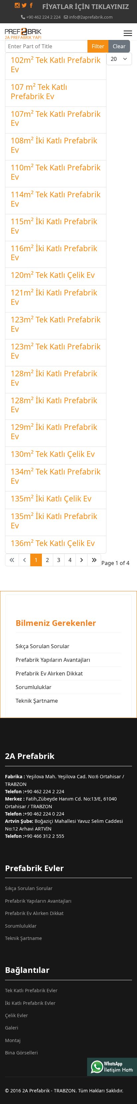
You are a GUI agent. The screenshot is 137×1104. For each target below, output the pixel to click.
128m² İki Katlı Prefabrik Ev (54, 378)
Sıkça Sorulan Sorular (42, 646)
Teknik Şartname (37, 700)
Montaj (13, 1040)
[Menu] (128, 33)
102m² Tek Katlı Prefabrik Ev (55, 65)
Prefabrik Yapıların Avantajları (53, 659)
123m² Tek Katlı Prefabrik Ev (55, 324)
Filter (98, 46)
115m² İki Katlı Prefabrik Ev (54, 226)
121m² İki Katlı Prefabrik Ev (54, 297)
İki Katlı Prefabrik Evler (30, 1003)
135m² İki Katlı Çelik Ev (51, 498)
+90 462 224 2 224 (43, 17)
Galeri (11, 1027)
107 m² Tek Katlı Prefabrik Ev (39, 91)
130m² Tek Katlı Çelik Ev (53, 454)
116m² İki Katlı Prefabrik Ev (54, 253)
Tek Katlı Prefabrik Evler (31, 990)
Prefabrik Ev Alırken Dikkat (49, 673)
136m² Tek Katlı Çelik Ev (53, 543)
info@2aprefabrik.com (91, 17)
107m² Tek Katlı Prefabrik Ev (55, 118)
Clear (119, 46)
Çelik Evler (16, 1015)
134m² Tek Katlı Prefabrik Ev (55, 476)
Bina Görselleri (21, 1052)
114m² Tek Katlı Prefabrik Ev (55, 199)
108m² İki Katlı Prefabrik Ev (54, 145)
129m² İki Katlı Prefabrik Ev (54, 432)
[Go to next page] (81, 560)
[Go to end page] (94, 560)
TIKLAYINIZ (109, 6)
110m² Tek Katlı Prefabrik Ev (55, 172)
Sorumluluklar (34, 687)
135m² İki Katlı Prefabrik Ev (54, 521)
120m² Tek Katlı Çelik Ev (53, 275)
